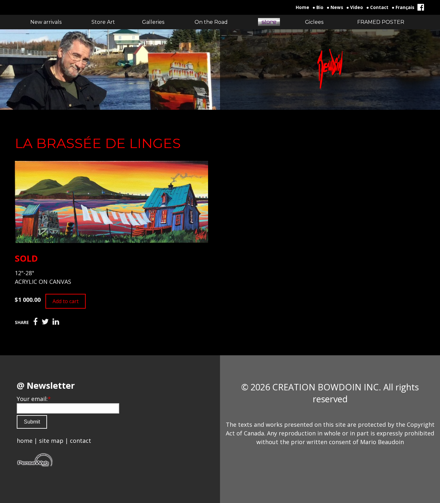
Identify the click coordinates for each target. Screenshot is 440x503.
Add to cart (66, 301)
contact (80, 440)
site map (51, 440)
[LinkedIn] (56, 321)
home (25, 440)
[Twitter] (45, 321)
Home (302, 7)
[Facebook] (35, 321)
